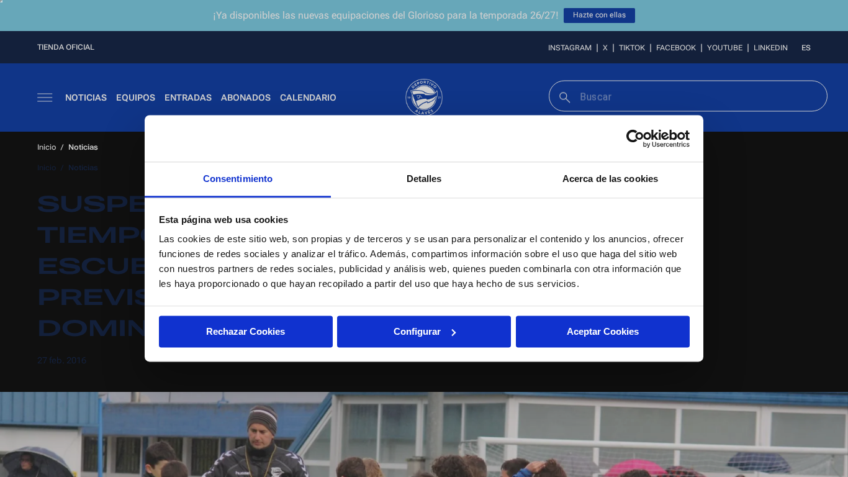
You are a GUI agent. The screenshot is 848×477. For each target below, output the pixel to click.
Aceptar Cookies (603, 331)
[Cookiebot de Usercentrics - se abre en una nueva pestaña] (635, 138)
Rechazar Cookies (245, 331)
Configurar (417, 331)
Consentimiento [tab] (238, 178)
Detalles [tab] (424, 178)
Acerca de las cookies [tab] (610, 178)
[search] (563, 96)
